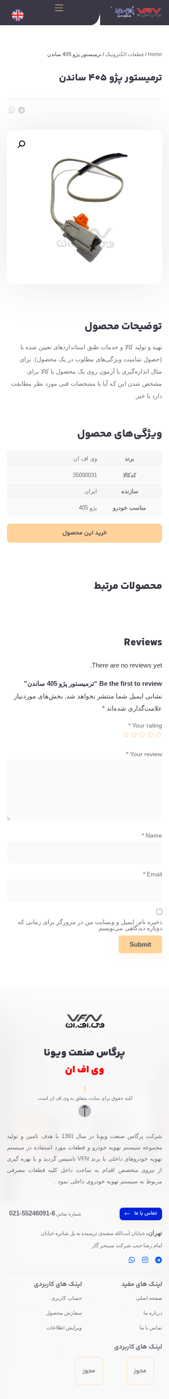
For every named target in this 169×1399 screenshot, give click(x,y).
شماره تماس (45, 1213)
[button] (22, 110)
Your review (144, 754)
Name (152, 835)
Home (155, 54)
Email (152, 874)
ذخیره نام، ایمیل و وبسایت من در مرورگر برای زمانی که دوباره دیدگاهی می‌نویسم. (90, 925)
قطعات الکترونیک (124, 54)
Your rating (145, 725)
